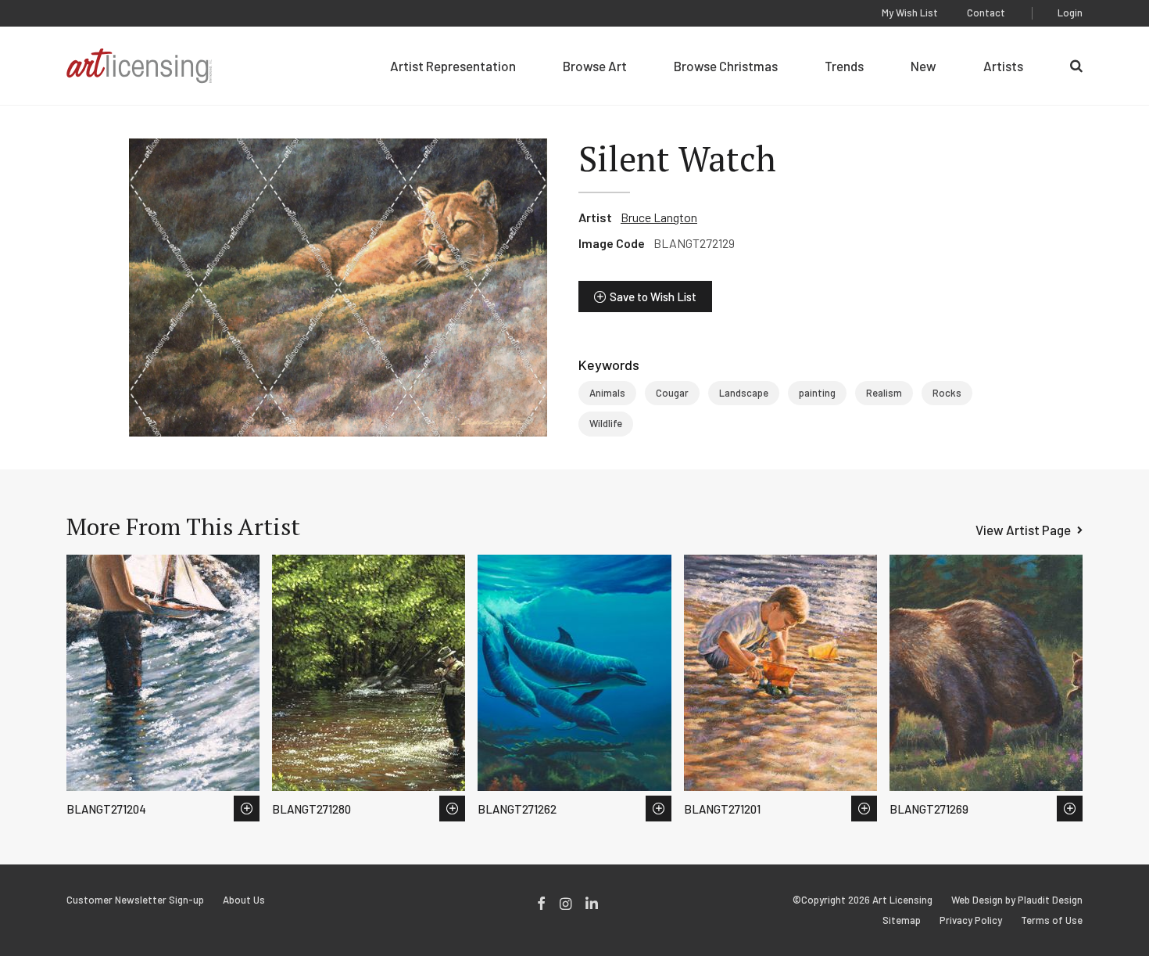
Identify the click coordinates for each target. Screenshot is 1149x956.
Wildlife (605, 423)
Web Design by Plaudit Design (1017, 900)
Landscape (743, 392)
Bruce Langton (659, 217)
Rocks (946, 392)
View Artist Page (1023, 529)
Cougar (672, 392)
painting (817, 392)
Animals (607, 392)
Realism (884, 392)
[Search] (1076, 66)
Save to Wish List (653, 296)
